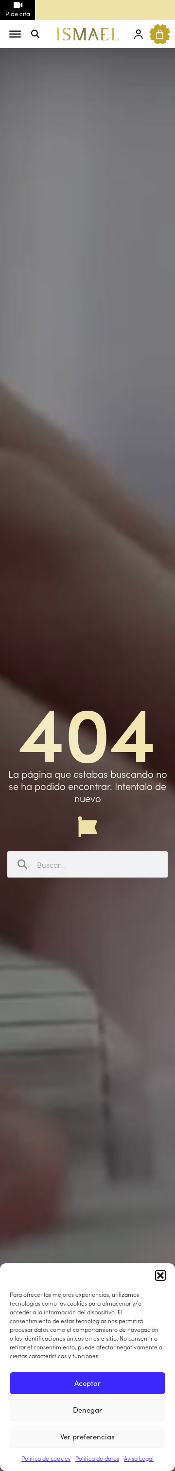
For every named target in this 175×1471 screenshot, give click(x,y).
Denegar (87, 1409)
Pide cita (17, 13)
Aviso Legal (139, 1458)
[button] (160, 1275)
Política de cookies (45, 1458)
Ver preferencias (87, 1436)
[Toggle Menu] (15, 34)
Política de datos (97, 1458)
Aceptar (87, 1383)
